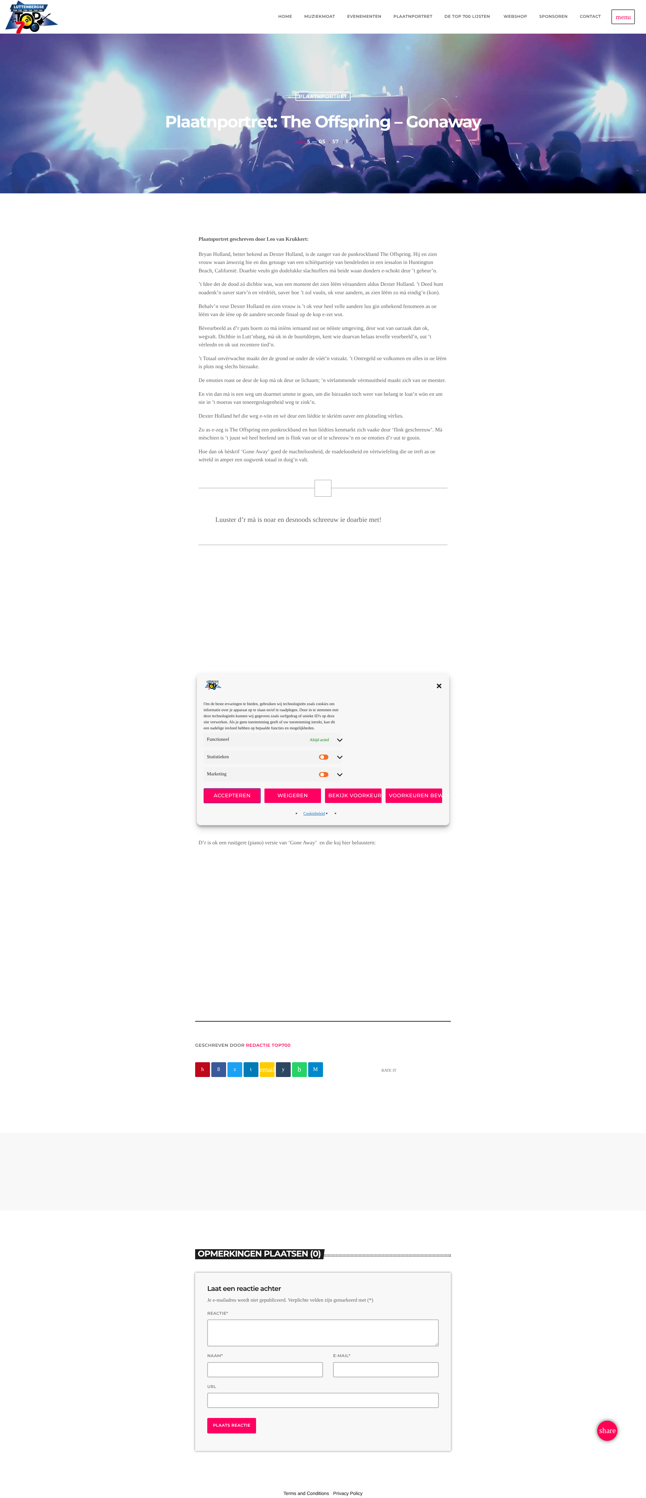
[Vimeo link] (32, 17)
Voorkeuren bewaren (415, 795)
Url (211, 1386)
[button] (439, 686)
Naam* (215, 1355)
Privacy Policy (347, 1493)
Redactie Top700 (268, 1045)
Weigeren (293, 795)
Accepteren (232, 795)
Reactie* (217, 1313)
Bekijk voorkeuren (355, 795)
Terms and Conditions (306, 1493)
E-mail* (341, 1355)
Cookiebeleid (314, 813)
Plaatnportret (323, 96)
